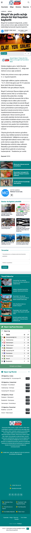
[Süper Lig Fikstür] (29, 372)
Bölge (12, 7)
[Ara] (28, 3)
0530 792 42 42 (16, 485)
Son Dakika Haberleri (9, 511)
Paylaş (4, 53)
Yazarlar (16, 519)
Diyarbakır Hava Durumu (7, 503)
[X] (12, 494)
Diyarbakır (4, 7)
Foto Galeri (24, 517)
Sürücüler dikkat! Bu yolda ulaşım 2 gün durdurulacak (22, 214)
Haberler (3, 11)
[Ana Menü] (2, 2)
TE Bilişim (19, 523)
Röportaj (26, 7)
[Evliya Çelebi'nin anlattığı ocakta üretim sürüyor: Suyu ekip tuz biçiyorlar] (23, 222)
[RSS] (21, 494)
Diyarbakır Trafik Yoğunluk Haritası (21, 503)
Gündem (18, 7)
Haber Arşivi (21, 511)
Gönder (4, 267)
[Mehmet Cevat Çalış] (5, 193)
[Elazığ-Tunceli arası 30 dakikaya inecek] (8, 237)
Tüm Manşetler (22, 506)
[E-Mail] (11, 195)
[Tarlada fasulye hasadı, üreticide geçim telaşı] (23, 237)
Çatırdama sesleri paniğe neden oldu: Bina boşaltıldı (6, 214)
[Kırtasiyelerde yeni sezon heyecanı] (8, 222)
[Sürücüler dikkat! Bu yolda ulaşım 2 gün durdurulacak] (23, 208)
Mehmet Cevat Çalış (16, 191)
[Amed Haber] (15, 2)
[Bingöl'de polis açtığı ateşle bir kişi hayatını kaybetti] (15, 43)
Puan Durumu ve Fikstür (7, 507)
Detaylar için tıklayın (15, 366)
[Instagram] (15, 494)
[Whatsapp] (18, 494)
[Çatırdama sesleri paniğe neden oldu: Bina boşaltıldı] (8, 208)
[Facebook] (10, 494)
